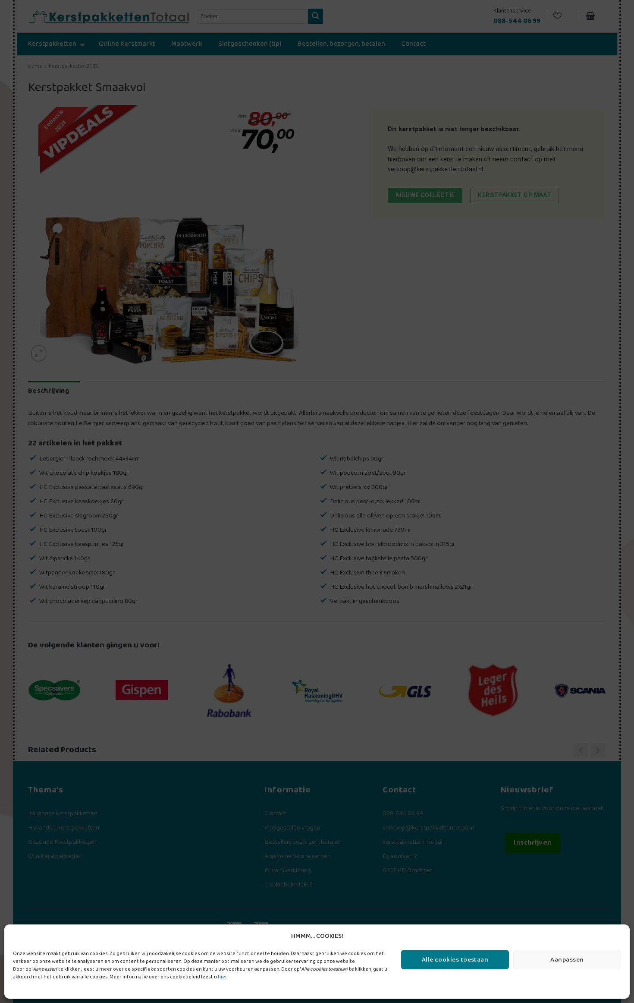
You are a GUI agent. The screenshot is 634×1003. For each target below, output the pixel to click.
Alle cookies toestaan (455, 960)
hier (222, 977)
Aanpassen (567, 960)
